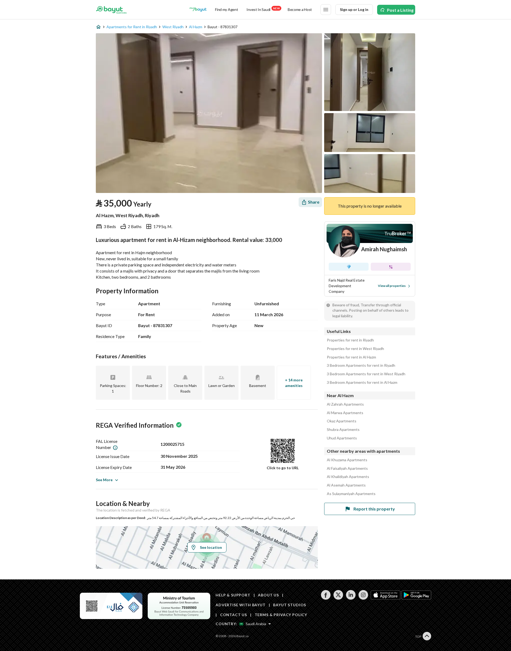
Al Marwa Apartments (345, 413)
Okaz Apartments (341, 421)
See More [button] (104, 479)
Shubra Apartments (343, 429)
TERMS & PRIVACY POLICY (281, 614)
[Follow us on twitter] (338, 598)
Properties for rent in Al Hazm (351, 357)
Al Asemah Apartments (346, 485)
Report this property (374, 508)
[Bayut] (111, 9)
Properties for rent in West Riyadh (355, 349)
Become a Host (300, 9)
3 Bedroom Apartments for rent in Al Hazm (362, 382)
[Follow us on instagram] (363, 598)
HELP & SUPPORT (233, 595)
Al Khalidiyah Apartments (348, 477)
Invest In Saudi (262, 9)
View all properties (392, 286)
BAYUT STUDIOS (289, 605)
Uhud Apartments (342, 438)
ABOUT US (268, 595)
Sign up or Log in (354, 9)
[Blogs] (198, 9)
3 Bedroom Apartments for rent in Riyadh (361, 365)
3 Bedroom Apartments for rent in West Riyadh (366, 374)
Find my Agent (226, 9)
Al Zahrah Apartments (345, 404)
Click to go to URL (283, 467)
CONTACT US (233, 614)
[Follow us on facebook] (326, 598)
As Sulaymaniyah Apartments (351, 494)
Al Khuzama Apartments (347, 460)
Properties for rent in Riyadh (350, 340)
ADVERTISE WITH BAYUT (241, 605)
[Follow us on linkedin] (351, 598)
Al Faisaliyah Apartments (347, 468)
